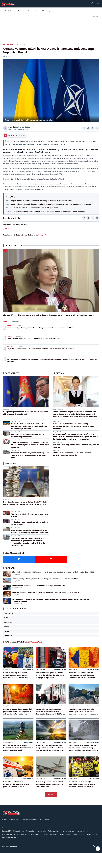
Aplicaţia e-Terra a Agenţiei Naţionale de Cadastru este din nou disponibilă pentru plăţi (18, 747)
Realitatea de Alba (36, 834)
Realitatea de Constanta (50, 834)
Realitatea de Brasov (23, 834)
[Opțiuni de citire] (98, 849)
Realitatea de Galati (65, 834)
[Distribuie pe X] (97, 128)
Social (9, 325)
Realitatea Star (30, 831)
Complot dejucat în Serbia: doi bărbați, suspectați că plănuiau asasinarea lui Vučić (41, 200)
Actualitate (21, 11)
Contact (4, 819)
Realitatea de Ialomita (8, 834)
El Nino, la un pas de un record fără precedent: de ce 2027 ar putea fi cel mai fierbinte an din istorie (17, 711)
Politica (5, 321)
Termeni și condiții (14, 819)
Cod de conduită (44, 819)
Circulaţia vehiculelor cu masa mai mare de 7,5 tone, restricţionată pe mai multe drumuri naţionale (47, 211)
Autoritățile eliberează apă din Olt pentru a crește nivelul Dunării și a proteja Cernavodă (29, 531)
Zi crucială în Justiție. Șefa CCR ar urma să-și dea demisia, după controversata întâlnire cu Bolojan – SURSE (48, 315)
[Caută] (92, 3)
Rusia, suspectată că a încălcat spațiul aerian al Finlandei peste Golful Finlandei (49, 784)
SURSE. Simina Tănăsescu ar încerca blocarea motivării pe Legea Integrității (72, 454)
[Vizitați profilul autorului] (5, 128)
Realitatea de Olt (41, 831)
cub (5, 229)
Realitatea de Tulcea (78, 834)
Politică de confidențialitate (29, 819)
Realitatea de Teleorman (9, 837)
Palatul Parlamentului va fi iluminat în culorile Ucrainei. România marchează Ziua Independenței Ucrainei (50, 204)
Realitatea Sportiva (18, 831)
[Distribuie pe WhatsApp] (92, 128)
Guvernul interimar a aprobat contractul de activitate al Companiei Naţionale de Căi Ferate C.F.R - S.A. (51, 712)
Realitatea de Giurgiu (82, 831)
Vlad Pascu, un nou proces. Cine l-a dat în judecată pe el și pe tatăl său (34, 338)
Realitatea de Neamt (92, 834)
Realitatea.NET (6, 831)
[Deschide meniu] (98, 3)
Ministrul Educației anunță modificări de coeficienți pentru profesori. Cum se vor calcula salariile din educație (82, 785)
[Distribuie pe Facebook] (88, 128)
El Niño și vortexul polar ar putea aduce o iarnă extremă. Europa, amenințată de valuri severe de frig (83, 747)
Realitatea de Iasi (22, 127)
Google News (44, 235)
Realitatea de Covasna (68, 831)
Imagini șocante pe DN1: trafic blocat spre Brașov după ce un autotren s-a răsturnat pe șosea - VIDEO (83, 712)
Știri (13, 11)
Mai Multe (51, 794)
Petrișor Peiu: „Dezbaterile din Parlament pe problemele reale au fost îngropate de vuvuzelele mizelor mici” (73, 426)
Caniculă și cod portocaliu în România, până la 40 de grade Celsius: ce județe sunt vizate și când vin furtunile (82, 676)
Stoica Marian (61, 706)
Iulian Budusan (94, 779)
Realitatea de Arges (53, 831)
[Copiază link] (84, 128)
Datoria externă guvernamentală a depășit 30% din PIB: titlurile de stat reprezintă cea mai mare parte (25, 503)
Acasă (7, 11)
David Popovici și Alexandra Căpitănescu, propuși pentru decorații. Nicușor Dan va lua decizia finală (15, 676)
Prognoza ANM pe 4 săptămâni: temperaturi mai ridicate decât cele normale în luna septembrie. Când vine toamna (50, 749)
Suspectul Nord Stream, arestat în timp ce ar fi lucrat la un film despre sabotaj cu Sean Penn (30, 455)
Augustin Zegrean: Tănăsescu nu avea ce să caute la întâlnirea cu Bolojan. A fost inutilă (40, 349)
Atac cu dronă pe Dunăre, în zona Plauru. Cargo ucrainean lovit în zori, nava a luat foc (40, 328)
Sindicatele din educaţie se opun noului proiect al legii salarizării (34, 208)
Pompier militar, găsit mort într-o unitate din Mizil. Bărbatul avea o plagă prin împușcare (50, 675)
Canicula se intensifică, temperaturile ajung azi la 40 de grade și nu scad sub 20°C (16, 784)
